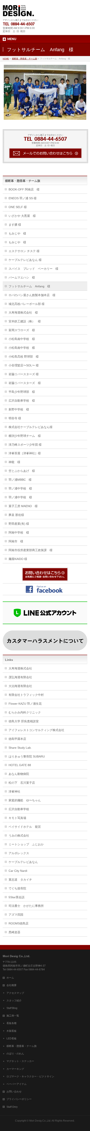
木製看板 (11, 1030)
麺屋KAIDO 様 (18, 559)
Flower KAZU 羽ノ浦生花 (25, 703)
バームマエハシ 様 (22, 277)
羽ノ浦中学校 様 (20, 488)
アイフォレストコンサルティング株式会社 (36, 730)
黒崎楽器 (14, 932)
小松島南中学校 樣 (22, 347)
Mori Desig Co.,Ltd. (40, 1120)
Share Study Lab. (20, 747)
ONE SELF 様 (18, 207)
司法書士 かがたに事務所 (26, 905)
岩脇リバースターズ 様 (24, 374)
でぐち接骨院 (17, 888)
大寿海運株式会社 (20, 668)
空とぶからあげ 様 (22, 470)
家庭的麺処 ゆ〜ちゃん (25, 800)
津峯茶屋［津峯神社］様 (25, 453)
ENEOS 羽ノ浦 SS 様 (23, 198)
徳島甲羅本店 (17, 739)
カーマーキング (15, 1068)
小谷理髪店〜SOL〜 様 (24, 365)
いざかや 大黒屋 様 (22, 215)
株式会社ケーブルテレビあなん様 (31, 427)
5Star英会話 (16, 897)
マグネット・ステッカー (20, 1061)
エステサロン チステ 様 (24, 251)
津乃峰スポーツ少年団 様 (25, 444)
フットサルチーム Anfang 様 (29, 286)
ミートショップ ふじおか (26, 844)
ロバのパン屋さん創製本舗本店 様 (32, 295)
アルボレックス (19, 853)
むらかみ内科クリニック (25, 712)
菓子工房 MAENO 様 (23, 506)
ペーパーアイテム (16, 1084)
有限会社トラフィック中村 (26, 694)
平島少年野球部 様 (22, 391)
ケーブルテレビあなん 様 (25, 260)
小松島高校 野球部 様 (24, 356)
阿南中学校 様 (19, 532)
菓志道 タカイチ (20, 879)
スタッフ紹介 (14, 1000)
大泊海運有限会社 (20, 686)
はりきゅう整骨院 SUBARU (27, 756)
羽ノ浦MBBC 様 (20, 479)
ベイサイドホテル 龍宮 (25, 826)
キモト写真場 (17, 818)
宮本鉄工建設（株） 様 (25, 321)
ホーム (10, 977)
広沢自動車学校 (19, 809)
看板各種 (11, 1023)
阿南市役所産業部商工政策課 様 (31, 550)
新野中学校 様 (19, 409)
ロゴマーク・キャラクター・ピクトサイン (30, 1076)
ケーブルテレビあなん (23, 862)
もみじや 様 (17, 233)
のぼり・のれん (15, 1053)
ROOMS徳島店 (18, 923)
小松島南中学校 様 (22, 339)
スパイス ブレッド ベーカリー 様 (33, 268)
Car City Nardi (18, 870)
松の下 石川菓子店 (22, 782)
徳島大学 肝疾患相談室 (24, 721)
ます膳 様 (15, 224)
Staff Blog (11, 1008)
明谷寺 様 (15, 418)
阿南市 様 (16, 541)
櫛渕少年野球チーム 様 (25, 435)
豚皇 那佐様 (16, 515)
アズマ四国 (16, 914)
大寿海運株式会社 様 (23, 312)
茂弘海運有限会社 (20, 677)
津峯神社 (14, 791)
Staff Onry (12, 1106)
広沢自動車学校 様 (22, 400)
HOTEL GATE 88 (20, 765)
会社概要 (11, 985)
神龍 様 (14, 462)
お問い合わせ (14, 1091)
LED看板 (11, 1038)
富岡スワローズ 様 (22, 330)
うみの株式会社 (19, 835)
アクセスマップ (15, 993)
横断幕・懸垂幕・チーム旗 (22, 180)
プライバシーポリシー (19, 1099)
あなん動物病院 (19, 774)
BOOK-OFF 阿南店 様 (24, 189)
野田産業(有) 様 (19, 523)
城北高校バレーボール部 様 (27, 304)
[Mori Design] (18, 11)
